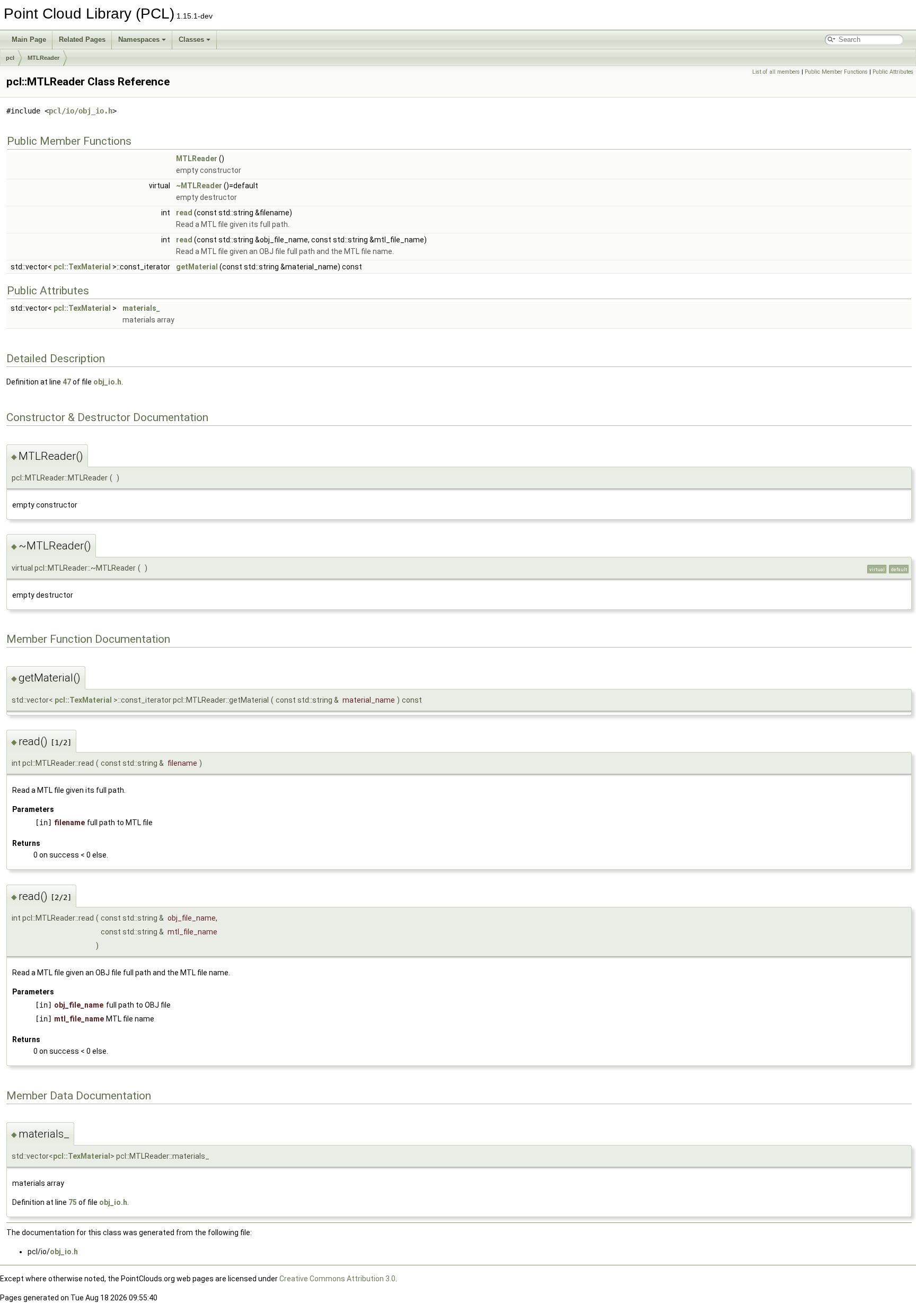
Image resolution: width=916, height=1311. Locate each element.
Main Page (29, 39)
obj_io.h (107, 382)
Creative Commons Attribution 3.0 (337, 1278)
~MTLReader (199, 185)
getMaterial (197, 267)
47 (67, 382)
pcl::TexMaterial (82, 267)
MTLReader (43, 58)
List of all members (776, 71)
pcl (10, 58)
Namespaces (139, 39)
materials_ (141, 308)
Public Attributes (893, 71)
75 (72, 1202)
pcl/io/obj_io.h (80, 111)
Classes (191, 39)
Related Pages (82, 39)
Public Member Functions (836, 71)
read (184, 212)
